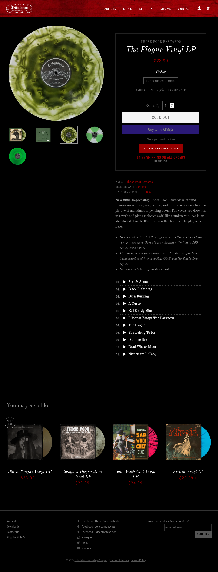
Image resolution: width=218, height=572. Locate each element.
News (127, 8)
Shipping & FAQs (16, 537)
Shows (165, 8)
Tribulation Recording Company (91, 560)
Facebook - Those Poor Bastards (100, 521)
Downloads (12, 526)
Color (161, 72)
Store (144, 8)
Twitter (85, 542)
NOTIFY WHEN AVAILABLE (160, 148)
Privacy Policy (138, 560)
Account (11, 521)
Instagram (87, 537)
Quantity (152, 106)
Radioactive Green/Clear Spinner (160, 90)
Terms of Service (119, 560)
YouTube (86, 548)
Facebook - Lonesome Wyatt (98, 526)
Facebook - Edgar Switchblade (98, 532)
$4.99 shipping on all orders (161, 159)
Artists (110, 8)
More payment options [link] (161, 139)
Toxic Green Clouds (160, 80)
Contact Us (12, 532)
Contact (185, 8)
